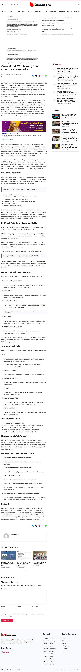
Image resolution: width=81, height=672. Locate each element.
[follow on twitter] (12, 5)
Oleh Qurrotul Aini (5, 74)
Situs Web (35, 606)
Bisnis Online (46, 641)
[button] (75, 4)
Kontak (64, 643)
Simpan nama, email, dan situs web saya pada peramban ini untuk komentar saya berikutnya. (24, 615)
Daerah (45, 643)
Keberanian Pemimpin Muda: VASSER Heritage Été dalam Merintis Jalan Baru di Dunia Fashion (67, 70)
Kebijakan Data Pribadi (74, 669)
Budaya (54, 641)
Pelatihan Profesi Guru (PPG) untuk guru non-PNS (23, 189)
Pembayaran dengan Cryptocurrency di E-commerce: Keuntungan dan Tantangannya (70, 147)
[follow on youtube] (8, 5)
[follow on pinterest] (15, 5)
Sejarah (53, 661)
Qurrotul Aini (15, 534)
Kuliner (45, 653)
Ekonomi (45, 646)
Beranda (4, 11)
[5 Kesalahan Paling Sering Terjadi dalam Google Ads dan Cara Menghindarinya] (56, 133)
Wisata (52, 664)
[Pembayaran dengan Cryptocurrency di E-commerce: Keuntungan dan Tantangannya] (56, 148)
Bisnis (24, 11)
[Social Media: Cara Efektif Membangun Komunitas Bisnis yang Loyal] (56, 117)
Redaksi (64, 651)
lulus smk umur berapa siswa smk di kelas (23, 312)
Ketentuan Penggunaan (61, 669)
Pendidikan (53, 11)
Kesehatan (38, 11)
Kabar (11, 11)
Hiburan (30, 11)
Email (19, 606)
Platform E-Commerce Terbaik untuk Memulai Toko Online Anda (70, 123)
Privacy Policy (65, 646)
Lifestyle (69, 11)
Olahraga (45, 659)
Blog (7, 63)
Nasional (45, 656)
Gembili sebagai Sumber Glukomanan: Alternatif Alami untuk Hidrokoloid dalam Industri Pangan (67, 92)
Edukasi (5, 57)
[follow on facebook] (2, 5)
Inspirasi (76, 11)
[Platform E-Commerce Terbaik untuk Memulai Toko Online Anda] (56, 125)
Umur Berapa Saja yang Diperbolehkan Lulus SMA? (23, 256)
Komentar (4, 589)
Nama (3, 606)
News (18, 11)
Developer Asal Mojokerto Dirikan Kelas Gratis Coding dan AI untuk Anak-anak (67, 85)
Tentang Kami (65, 640)
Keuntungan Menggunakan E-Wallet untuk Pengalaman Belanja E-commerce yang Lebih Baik (70, 139)
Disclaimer (64, 648)
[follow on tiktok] (18, 5)
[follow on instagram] (5, 5)
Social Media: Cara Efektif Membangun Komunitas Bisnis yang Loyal (69, 115)
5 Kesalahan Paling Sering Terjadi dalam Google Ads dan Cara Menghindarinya (69, 131)
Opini (45, 11)
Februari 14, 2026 (17, 74)
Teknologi (62, 11)
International (53, 648)
